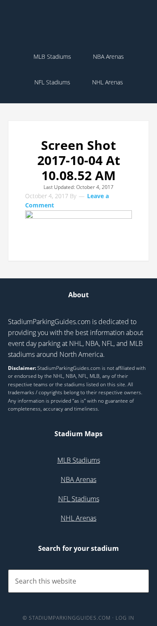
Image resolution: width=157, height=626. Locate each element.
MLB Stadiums (78, 460)
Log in (125, 617)
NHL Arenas (78, 518)
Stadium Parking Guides (78, 25)
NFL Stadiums (78, 498)
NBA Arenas (78, 479)
